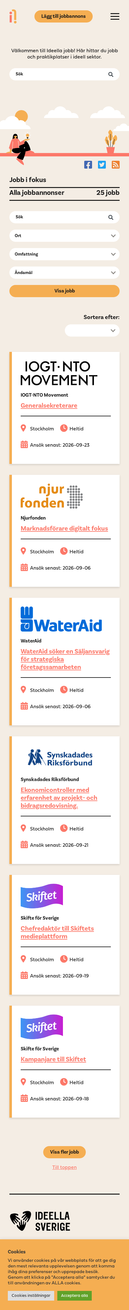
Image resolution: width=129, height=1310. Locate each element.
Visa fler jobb (64, 1152)
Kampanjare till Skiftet (53, 1059)
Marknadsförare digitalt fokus (64, 528)
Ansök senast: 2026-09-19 (59, 976)
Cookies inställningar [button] (31, 1296)
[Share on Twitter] (102, 164)
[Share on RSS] (116, 164)
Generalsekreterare (49, 405)
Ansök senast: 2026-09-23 (60, 445)
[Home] (13, 16)
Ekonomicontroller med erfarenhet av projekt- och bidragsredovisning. (59, 798)
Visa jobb (64, 291)
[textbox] (62, 236)
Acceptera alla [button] (74, 1296)
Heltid (77, 429)
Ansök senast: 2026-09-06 (60, 568)
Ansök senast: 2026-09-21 (59, 845)
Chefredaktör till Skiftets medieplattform (57, 932)
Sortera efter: (102, 317)
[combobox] (64, 236)
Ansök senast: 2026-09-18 (59, 1099)
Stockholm (42, 429)
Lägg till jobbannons (63, 16)
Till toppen (64, 1167)
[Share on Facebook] (88, 164)
